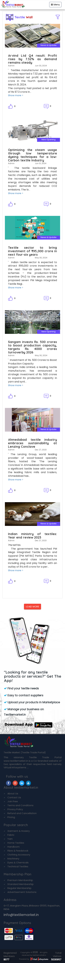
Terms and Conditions (20, 805)
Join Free (12, 801)
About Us (12, 793)
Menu (57, 4)
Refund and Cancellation (22, 813)
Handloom (13, 846)
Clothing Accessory (18, 854)
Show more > (15, 95)
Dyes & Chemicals (18, 862)
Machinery (13, 858)
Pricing (11, 817)
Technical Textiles (17, 866)
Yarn (10, 838)
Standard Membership (20, 884)
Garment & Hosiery (18, 831)
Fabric (10, 835)
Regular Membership (19, 888)
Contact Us (14, 797)
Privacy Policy (15, 809)
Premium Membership (20, 880)
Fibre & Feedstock (17, 850)
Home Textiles (15, 842)
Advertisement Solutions (21, 892)
